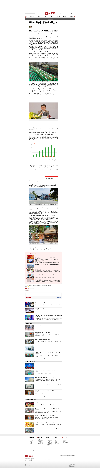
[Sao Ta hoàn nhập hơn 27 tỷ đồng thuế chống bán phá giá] (29, 372)
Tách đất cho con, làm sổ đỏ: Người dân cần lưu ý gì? (43, 268)
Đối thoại (31, 442)
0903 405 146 (27, 464)
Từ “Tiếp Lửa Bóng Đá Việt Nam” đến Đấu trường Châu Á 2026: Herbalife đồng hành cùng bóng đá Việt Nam (47, 260)
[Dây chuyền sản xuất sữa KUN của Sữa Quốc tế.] (43, 71)
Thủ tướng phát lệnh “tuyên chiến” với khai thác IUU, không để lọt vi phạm (48, 352)
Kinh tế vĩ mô (48, 441)
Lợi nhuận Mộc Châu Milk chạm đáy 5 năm (42, 339)
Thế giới (31, 443)
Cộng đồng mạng (65, 442)
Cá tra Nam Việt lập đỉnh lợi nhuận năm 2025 (42, 332)
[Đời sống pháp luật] (66, 466)
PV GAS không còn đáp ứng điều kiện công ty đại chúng (44, 377)
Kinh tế (46, 16)
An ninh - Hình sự (40, 443)
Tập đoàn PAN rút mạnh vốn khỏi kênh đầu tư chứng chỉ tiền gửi (46, 325)
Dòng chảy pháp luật (41, 439)
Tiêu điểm (31, 439)
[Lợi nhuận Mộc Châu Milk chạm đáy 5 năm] (29, 341)
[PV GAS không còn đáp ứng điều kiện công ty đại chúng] (29, 379)
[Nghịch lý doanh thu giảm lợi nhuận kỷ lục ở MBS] (29, 304)
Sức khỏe (64, 440)
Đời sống (58, 16)
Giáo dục (56, 440)
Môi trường (56, 442)
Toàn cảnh (32, 16)
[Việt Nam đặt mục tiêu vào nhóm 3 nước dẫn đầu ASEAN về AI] (31, 280)
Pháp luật (39, 16)
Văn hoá (56, 441)
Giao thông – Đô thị (57, 443)
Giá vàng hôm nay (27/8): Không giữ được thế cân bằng (44, 422)
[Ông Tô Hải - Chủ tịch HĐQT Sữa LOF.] (43, 110)
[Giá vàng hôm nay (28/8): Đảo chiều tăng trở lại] (29, 404)
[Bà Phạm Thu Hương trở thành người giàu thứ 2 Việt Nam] (29, 392)
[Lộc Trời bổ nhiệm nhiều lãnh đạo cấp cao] (29, 348)
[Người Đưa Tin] (39, 456)
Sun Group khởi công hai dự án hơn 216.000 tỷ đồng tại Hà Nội (45, 363)
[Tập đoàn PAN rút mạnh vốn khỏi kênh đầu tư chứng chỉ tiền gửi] (29, 327)
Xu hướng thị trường (49, 443)
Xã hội (52, 16)
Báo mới (73, 455)
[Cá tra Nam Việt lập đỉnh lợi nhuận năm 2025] (29, 334)
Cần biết (64, 441)
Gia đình (64, 439)
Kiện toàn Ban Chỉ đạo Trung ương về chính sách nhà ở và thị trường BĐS (47, 264)
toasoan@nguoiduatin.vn (28, 465)
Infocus (71, 16)
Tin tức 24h (68, 455)
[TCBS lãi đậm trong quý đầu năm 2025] (29, 310)
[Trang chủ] (50, 13)
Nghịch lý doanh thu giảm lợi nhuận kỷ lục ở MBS (43, 302)
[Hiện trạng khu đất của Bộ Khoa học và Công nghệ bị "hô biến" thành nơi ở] (29, 410)
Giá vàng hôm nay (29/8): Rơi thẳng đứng (41, 255)
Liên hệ (27, 13)
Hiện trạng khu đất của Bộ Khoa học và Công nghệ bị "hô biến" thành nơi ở (48, 408)
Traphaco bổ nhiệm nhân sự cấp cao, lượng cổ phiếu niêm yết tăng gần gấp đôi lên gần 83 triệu (48, 384)
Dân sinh (56, 439)
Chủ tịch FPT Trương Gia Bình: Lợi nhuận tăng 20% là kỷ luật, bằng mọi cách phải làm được (48, 316)
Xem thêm (43, 358)
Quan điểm (31, 449)
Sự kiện (31, 441)
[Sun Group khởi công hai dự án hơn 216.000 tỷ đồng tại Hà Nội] (29, 366)
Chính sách (31, 440)
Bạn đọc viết (31, 451)
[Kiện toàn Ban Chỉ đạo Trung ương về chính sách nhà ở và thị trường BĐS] (31, 266)
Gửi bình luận (28, 297)
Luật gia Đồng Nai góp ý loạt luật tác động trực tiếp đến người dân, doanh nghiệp (47, 274)
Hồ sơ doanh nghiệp (49, 442)
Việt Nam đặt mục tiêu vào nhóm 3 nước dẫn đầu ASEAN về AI (45, 278)
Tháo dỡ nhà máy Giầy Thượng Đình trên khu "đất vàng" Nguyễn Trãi (47, 428)
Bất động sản (48, 439)
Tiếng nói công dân (40, 442)
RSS (61, 455)
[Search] (69, 13)
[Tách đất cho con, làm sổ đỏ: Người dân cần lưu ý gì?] (31, 270)
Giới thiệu (64, 455)
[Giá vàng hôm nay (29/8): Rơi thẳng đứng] (31, 257)
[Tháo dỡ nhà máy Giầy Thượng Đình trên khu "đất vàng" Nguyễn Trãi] (29, 430)
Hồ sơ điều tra (40, 441)
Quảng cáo (33, 13)
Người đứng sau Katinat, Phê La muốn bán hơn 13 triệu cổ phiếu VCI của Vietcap (52, 178)
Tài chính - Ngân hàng (49, 440)
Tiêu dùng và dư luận (49, 444)
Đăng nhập (59, 297)
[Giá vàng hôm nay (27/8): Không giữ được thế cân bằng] (29, 424)
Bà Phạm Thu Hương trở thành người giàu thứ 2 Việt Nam (45, 390)
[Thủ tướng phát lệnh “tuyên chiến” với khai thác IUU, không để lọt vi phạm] (29, 354)
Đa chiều (64, 16)
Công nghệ (47, 445)
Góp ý (29, 13)
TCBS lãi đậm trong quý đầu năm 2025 (41, 308)
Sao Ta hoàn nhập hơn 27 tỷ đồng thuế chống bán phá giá (45, 370)
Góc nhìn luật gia (40, 440)
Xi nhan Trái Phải (32, 450)
